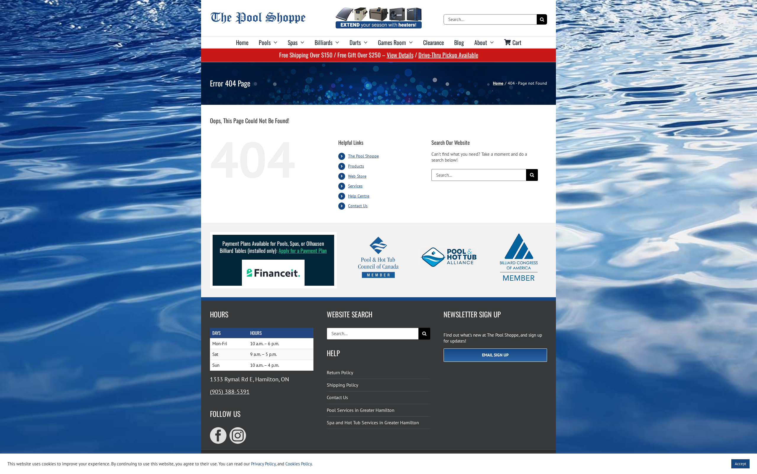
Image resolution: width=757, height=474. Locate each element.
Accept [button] (740, 463)
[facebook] (218, 435)
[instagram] (237, 435)
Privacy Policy (263, 464)
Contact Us (358, 205)
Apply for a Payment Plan (303, 250)
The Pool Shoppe (363, 156)
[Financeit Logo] (273, 262)
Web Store (357, 176)
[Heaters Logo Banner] (378, 9)
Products (356, 166)
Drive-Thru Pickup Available (448, 54)
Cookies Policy (298, 464)
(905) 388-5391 (230, 392)
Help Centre (358, 196)
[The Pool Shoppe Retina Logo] (258, 14)
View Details (400, 54)
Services (355, 186)
